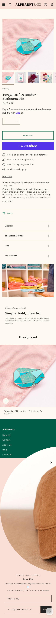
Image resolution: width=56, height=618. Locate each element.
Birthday (5, 89)
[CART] (52, 4)
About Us (6, 445)
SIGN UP (46, 609)
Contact (6, 440)
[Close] (51, 462)
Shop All (6, 435)
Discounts (7, 454)
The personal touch (14, 236)
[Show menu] (4, 4)
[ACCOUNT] (45, 4)
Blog (4, 449)
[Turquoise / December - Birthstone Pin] (28, 376)
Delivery (9, 226)
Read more (7, 201)
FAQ (7, 246)
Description (7, 176)
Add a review (11, 256)
